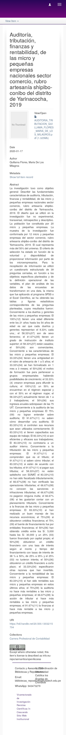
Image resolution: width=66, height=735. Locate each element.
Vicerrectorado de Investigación (24, 698)
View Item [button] (11, 21)
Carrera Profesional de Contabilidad (30, 638)
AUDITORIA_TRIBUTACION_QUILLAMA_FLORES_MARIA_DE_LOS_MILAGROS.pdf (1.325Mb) (44, 129)
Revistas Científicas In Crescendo (23, 708)
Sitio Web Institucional (23, 717)
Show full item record (21, 177)
